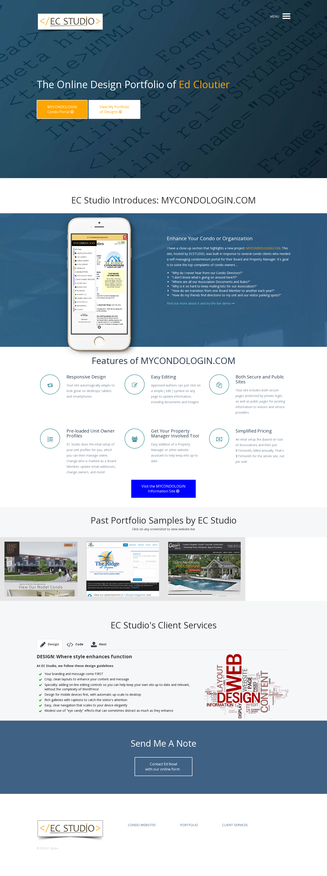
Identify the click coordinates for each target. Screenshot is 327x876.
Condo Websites (142, 825)
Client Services (235, 825)
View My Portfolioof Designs (114, 109)
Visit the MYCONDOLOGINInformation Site (163, 489)
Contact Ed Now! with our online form (163, 767)
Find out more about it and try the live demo (199, 303)
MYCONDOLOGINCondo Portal (62, 109)
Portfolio (189, 825)
